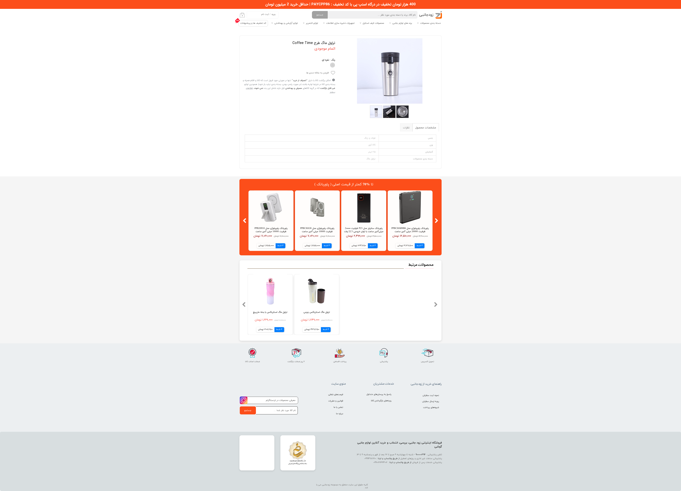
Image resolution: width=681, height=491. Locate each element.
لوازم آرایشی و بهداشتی (286, 23)
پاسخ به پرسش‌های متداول (378, 394)
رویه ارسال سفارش (430, 401)
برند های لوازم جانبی (402, 23)
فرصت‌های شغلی (335, 394)
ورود (273, 14)
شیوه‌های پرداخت (431, 407)
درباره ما (339, 413)
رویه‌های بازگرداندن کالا (381, 400)
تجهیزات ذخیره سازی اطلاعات (340, 23)
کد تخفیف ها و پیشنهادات (253, 23)
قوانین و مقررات (335, 401)
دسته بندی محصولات (430, 23)
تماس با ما (338, 407)
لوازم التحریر (312, 23)
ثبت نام (265, 14)
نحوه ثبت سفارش (431, 395)
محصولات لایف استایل (373, 23)
